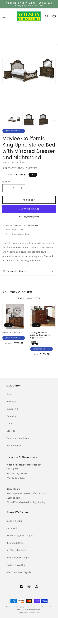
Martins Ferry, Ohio (16, 564)
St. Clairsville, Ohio (16, 550)
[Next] (54, 120)
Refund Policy (13, 445)
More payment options (29, 216)
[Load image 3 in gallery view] (43, 119)
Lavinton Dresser (11, 332)
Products (11, 401)
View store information (17, 234)
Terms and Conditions (17, 438)
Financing (11, 416)
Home (9, 394)
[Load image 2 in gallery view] (28, 119)
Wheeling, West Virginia (18, 557)
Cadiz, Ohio (12, 528)
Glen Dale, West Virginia (18, 572)
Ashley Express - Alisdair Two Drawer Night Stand (40, 335)
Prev (21, 298)
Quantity (6, 181)
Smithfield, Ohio (14, 521)
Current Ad (12, 408)
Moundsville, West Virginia (20, 535)
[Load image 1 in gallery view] (14, 119)
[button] (4, 16)
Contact (10, 430)
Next (37, 298)
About (9, 423)
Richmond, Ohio (14, 542)
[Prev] (3, 120)
